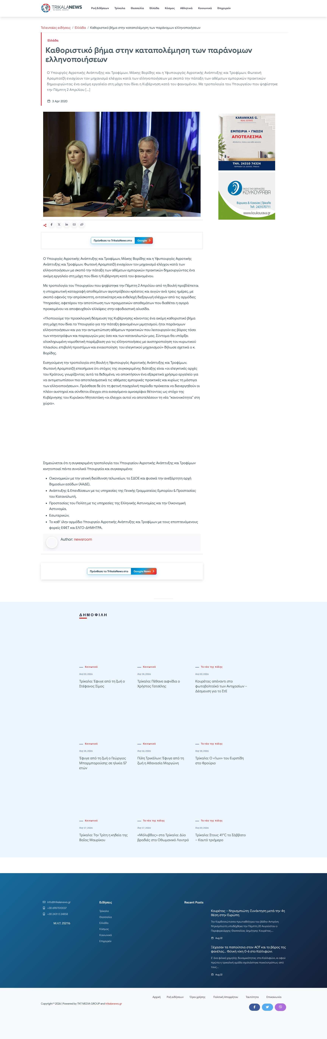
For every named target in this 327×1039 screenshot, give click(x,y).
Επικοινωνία (273, 997)
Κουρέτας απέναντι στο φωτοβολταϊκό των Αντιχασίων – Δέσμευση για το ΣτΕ (221, 686)
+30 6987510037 (57, 908)
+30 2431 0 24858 (57, 914)
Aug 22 (218, 938)
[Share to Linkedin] (67, 224)
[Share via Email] (74, 224)
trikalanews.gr (113, 1003)
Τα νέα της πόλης (212, 667)
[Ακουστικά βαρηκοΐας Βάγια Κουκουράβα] (246, 196)
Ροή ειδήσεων (175, 997)
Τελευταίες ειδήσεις (56, 28)
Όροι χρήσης (198, 997)
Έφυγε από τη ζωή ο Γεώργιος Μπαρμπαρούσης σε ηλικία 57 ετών (103, 763)
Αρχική (157, 997)
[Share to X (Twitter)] (59, 224)
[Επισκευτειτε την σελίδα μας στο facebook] (254, 1007)
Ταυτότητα (252, 997)
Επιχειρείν (224, 8)
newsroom (83, 539)
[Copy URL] (82, 224)
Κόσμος (170, 8)
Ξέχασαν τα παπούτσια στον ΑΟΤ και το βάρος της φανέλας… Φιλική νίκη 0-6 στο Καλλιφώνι (248, 949)
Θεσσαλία (137, 8)
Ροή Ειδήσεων (100, 8)
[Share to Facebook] (51, 224)
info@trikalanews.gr (59, 902)
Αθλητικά (186, 8)
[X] (267, 1007)
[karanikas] (246, 142)
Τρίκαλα (119, 8)
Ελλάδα (154, 8)
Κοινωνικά (205, 8)
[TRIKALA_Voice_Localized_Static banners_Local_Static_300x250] (121, 433)
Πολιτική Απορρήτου (225, 997)
